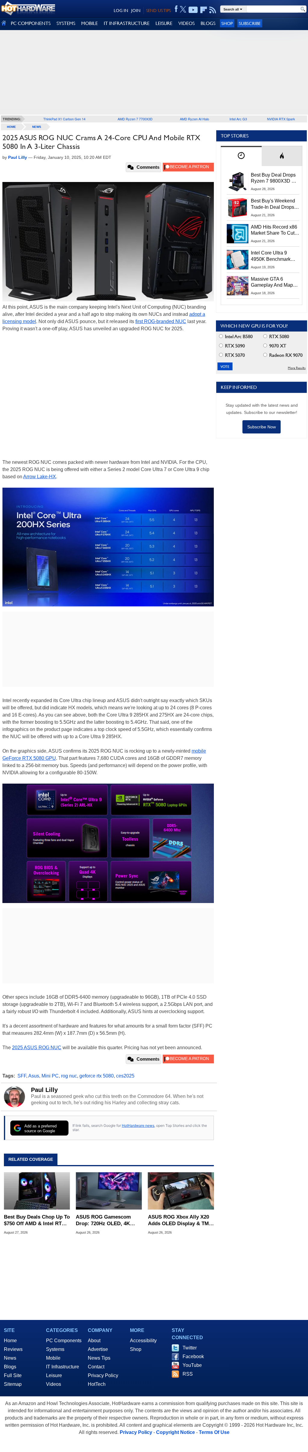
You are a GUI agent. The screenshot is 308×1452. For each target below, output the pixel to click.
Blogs (10, 1366)
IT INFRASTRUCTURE (126, 23)
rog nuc (69, 1075)
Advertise (98, 1349)
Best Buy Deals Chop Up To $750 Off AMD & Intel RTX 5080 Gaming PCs (37, 1220)
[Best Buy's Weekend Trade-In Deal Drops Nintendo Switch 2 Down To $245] (237, 207)
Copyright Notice (175, 1432)
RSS (188, 1373)
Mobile (53, 1358)
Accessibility (143, 1340)
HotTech (97, 1384)
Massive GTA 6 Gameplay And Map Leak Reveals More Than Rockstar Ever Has (272, 282)
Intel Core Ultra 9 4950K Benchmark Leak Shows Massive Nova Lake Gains (273, 256)
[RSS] (212, 9)
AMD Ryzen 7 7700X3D (135, 118)
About (94, 1340)
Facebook (193, 1356)
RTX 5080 (278, 336)
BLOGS (208, 23)
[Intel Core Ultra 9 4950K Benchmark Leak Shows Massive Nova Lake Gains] (237, 259)
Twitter (190, 1347)
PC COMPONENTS (31, 23)
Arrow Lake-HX (39, 476)
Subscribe (250, 23)
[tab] (241, 156)
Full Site (13, 1375)
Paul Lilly (44, 1090)
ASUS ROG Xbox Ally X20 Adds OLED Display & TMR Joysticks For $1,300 (180, 1220)
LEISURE (164, 23)
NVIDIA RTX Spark (281, 118)
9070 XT (277, 346)
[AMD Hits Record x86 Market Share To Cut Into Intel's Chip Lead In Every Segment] (237, 233)
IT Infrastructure (62, 1366)
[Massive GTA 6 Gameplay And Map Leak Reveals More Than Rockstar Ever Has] (237, 285)
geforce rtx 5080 (96, 1075)
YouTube (192, 1365)
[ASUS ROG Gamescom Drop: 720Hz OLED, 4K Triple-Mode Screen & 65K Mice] (109, 1191)
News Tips (99, 1358)
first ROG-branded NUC (160, 321)
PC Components (64, 1340)
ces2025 (125, 1075)
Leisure (54, 1375)
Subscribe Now (261, 426)
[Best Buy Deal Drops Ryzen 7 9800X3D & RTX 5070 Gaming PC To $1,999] (237, 181)
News (36, 126)
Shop (227, 23)
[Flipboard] (203, 9)
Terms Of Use (214, 1432)
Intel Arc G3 (238, 118)
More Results (297, 368)
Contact (96, 1366)
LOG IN (121, 10)
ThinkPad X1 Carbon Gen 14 (64, 118)
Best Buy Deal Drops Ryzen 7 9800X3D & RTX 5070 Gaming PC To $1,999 (275, 178)
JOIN (135, 10)
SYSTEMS (66, 23)
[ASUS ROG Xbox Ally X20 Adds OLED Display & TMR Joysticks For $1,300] (181, 1191)
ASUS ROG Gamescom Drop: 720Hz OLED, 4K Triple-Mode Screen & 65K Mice (107, 1220)
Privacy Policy (103, 1375)
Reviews (13, 1349)
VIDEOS (186, 23)
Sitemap (13, 1384)
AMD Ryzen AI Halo (194, 118)
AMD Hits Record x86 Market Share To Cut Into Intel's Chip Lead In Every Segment (274, 230)
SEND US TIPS (158, 10)
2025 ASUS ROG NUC (36, 1047)
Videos (53, 1384)
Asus (33, 1075)
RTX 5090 (234, 346)
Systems (55, 1349)
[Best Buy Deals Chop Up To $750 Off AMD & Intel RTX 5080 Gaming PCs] (37, 1191)
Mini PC (50, 1075)
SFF (21, 1075)
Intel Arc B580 (238, 336)
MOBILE (89, 23)
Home (10, 1340)
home (11, 126)
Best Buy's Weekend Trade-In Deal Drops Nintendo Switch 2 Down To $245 (273, 204)
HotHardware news (138, 1125)
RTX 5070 (234, 355)
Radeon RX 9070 (285, 355)
